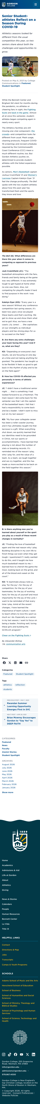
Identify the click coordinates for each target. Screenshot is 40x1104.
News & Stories (9, 899)
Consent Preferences (23, 1093)
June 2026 (7, 771)
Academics (7, 865)
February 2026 (9, 784)
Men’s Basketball (21, 172)
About (5, 880)
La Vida (6, 924)
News (4, 745)
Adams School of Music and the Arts (20, 981)
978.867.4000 (9, 1074)
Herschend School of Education (17, 985)
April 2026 (7, 778)
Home (5, 860)
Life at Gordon (9, 875)
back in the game (20, 113)
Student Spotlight (11, 86)
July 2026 (7, 768)
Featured (25, 83)
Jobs (4, 955)
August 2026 (8, 764)
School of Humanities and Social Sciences (18, 996)
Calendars (7, 904)
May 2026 (7, 774)
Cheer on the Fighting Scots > (16, 635)
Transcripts (7, 960)
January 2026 (8, 788)
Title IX (5, 929)
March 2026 (8, 781)
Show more (7, 792)
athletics (7, 685)
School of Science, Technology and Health (19, 1019)
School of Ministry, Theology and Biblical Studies (18, 1004)
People (5, 909)
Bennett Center (9, 919)
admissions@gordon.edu (14, 1071)
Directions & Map (10, 950)
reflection (20, 685)
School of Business (11, 990)
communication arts (15, 644)
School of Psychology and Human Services (18, 1012)
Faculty (5, 749)
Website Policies (10, 1095)
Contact (6, 945)
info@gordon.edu (10, 1067)
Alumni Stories (9, 752)
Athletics (6, 885)
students (7, 689)
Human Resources (11, 914)
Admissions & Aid (10, 870)
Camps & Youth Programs (14, 965)
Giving (5, 890)
